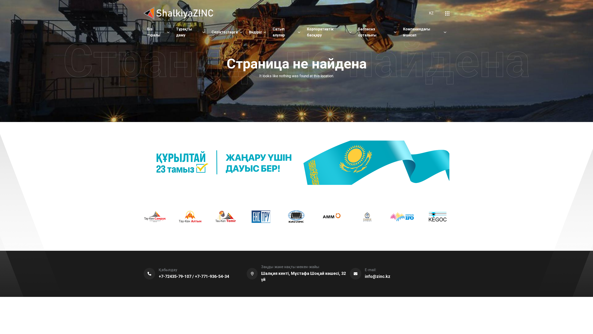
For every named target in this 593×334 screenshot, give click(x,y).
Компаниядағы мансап (416, 32)
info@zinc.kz (377, 276)
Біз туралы (153, 32)
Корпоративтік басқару (320, 32)
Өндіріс (255, 32)
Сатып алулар (279, 32)
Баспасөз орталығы (367, 32)
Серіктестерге (224, 32)
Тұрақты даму (184, 32)
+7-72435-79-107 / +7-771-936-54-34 (194, 276)
